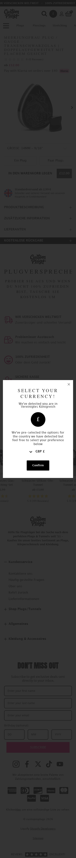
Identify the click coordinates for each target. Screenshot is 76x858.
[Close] (69, 384)
